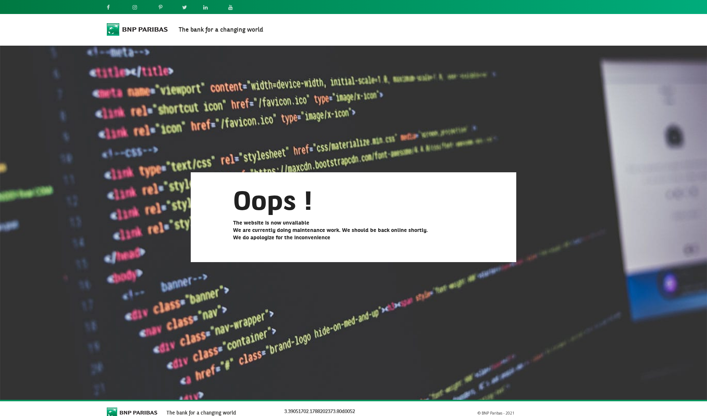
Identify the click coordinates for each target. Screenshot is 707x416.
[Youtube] (235, 7)
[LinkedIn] (211, 7)
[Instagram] (141, 7)
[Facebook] (115, 7)
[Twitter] (188, 7)
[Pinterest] (166, 7)
